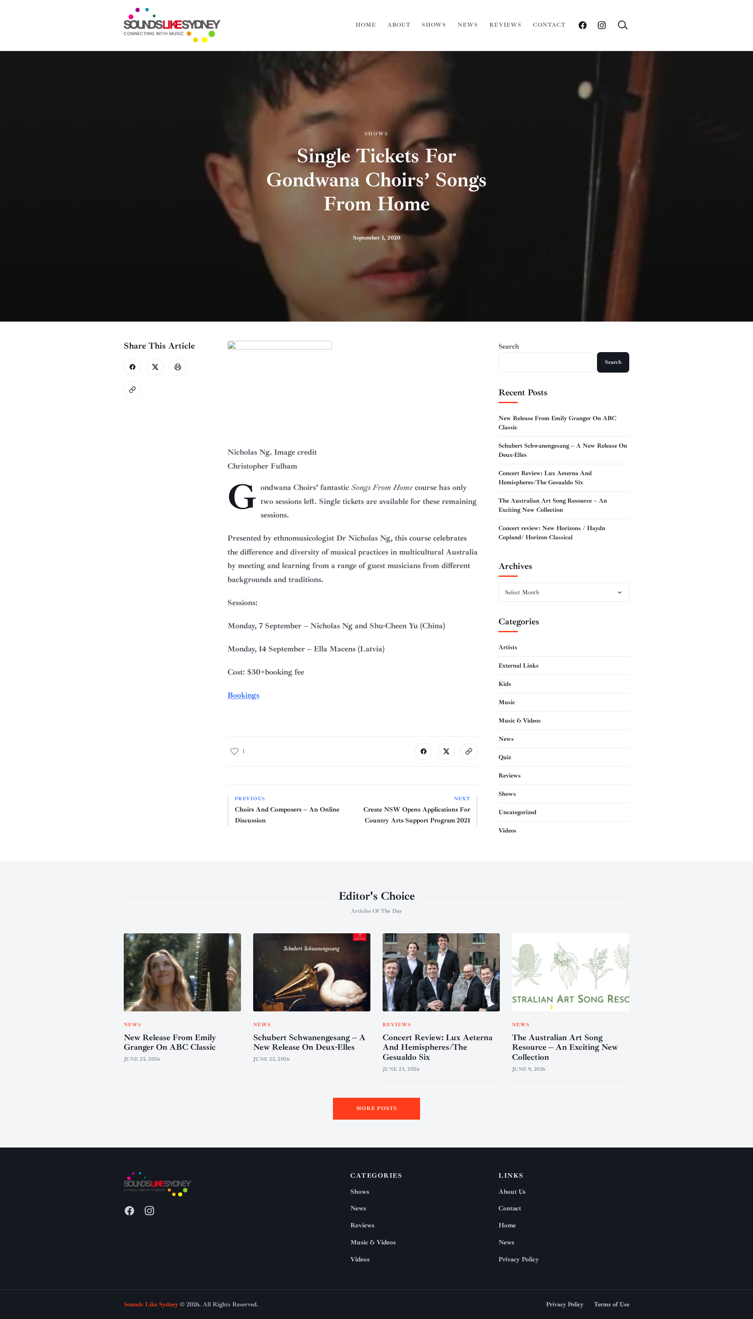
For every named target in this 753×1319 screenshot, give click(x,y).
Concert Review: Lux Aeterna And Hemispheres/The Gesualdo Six (437, 1047)
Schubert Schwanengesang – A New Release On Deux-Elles (309, 1042)
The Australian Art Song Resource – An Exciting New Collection (565, 1047)
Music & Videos (520, 720)
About (398, 24)
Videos (507, 830)
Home (366, 24)
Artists (508, 647)
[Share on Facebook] (132, 367)
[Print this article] (178, 367)
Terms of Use (611, 1304)
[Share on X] (155, 367)
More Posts (376, 1108)
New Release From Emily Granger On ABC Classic (170, 1042)
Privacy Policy (519, 1259)
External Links (519, 665)
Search (509, 346)
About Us (512, 1192)
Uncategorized (517, 812)
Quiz (505, 757)
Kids (505, 684)
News (468, 24)
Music (507, 702)
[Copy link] (132, 389)
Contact (549, 24)
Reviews (505, 24)
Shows (434, 24)
